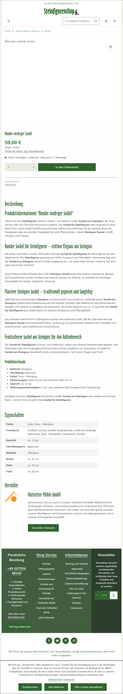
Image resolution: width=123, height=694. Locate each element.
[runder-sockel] (61, 82)
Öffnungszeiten (47, 568)
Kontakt (46, 563)
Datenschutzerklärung (76, 583)
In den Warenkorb (67, 167)
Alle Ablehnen (56, 687)
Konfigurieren (30, 687)
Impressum (76, 608)
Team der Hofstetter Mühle (46, 610)
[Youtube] (57, 640)
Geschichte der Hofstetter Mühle (46, 600)
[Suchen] (95, 21)
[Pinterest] (65, 640)
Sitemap (76, 602)
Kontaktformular (16, 617)
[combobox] (78, 21)
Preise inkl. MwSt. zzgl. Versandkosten (24, 151)
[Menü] (8, 21)
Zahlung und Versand (76, 563)
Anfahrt (46, 574)
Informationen (76, 555)
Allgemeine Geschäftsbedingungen (77, 571)
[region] (61, 82)
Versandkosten (63, 651)
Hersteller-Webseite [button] (43, 527)
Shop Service (46, 555)
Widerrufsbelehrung (76, 578)
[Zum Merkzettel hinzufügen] (110, 47)
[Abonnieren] (113, 595)
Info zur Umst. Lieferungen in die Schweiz (76, 593)
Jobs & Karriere (46, 617)
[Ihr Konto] (106, 21)
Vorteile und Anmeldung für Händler (46, 589)
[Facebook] (49, 640)
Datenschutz (54, 679)
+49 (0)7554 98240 (16, 571)
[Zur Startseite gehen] (61, 11)
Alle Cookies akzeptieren (89, 687)
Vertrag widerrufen (20, 626)
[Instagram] (74, 640)
